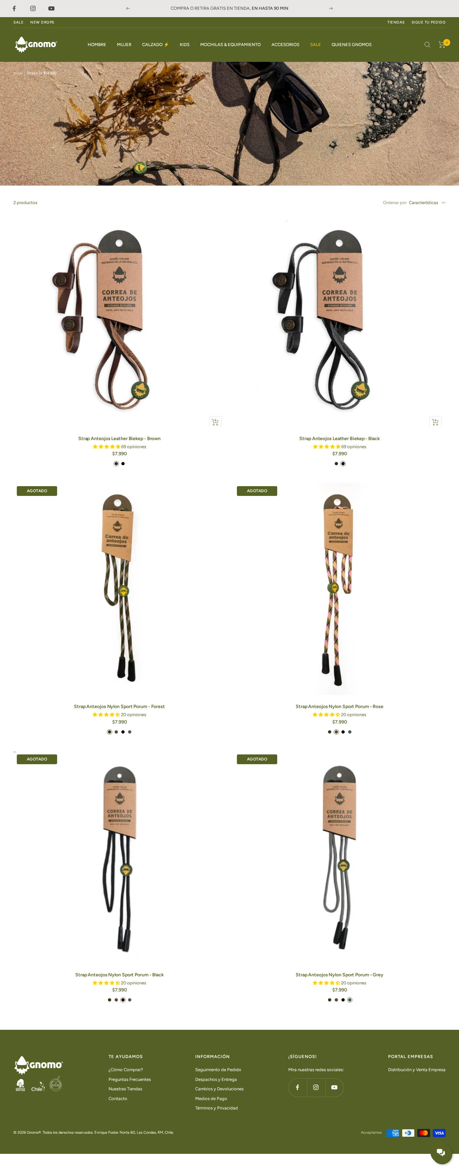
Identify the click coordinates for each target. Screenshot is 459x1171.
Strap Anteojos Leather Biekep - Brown (119, 438)
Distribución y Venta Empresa (417, 1069)
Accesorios (285, 44)
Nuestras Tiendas (125, 1088)
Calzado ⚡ (155, 44)
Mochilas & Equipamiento (230, 44)
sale (18, 22)
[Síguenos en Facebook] (297, 1087)
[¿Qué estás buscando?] (427, 45)
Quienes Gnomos (352, 44)
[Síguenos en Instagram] (316, 1087)
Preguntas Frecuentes (130, 1079)
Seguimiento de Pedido (218, 1069)
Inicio (18, 73)
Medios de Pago (211, 1098)
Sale (315, 44)
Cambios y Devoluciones (219, 1088)
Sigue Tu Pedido (429, 22)
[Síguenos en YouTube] (334, 1087)
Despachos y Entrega (216, 1079)
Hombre (97, 44)
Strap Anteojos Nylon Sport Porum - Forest (119, 706)
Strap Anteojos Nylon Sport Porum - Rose (339, 706)
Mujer (124, 44)
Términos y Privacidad (216, 1107)
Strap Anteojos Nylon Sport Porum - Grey (339, 975)
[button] (107, 446)
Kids (185, 44)
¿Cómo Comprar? (126, 1069)
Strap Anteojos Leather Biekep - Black (339, 438)
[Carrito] (442, 44)
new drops (42, 22)
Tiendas (396, 22)
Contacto (118, 1098)
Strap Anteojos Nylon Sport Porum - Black (119, 975)
